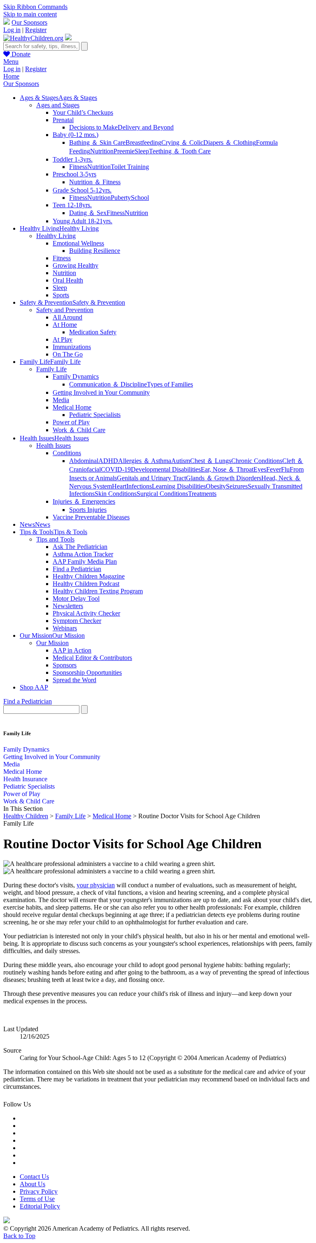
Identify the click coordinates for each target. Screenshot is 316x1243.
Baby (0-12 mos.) (75, 134)
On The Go (68, 354)
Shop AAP (34, 687)
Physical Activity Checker (86, 613)
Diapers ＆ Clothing (229, 142)
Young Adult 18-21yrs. (82, 221)
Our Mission (52, 642)
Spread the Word (74, 679)
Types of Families (170, 384)
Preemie (124, 151)
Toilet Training (130, 166)
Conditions (67, 452)
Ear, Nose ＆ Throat (227, 469)
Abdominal (83, 460)
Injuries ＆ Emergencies (84, 501)
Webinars (65, 628)
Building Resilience (94, 250)
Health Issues (53, 445)
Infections (139, 486)
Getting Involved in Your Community (101, 392)
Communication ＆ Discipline (108, 384)
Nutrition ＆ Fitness (95, 181)
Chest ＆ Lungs (210, 460)
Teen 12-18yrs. (72, 204)
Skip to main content (30, 14)
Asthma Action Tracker (83, 554)
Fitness (78, 166)
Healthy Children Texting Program (98, 591)
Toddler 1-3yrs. (73, 159)
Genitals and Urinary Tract (151, 478)
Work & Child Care (28, 801)
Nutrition (102, 151)
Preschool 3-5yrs (74, 174)
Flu (285, 469)
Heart (119, 486)
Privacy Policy (39, 1191)
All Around (67, 317)
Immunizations (72, 346)
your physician (96, 885)
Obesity (216, 486)
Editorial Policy (40, 1206)
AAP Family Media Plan (85, 561)
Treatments (202, 493)
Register (35, 29)
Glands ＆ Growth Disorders (223, 478)
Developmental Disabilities (166, 469)
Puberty (121, 197)
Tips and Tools (55, 539)
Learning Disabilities (179, 486)
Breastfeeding (143, 142)
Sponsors (65, 665)
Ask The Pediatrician (80, 546)
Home (11, 76)
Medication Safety (92, 332)
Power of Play (71, 422)
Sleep (142, 151)
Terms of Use (37, 1198)
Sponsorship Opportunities (87, 672)
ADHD (108, 460)
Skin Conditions (116, 493)
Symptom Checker (77, 620)
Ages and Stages (57, 105)
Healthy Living (56, 235)
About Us (32, 1184)
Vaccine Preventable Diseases (91, 517)
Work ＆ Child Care (79, 429)
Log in (12, 29)
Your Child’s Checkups (83, 112)
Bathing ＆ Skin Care (97, 142)
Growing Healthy (75, 265)
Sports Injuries (88, 509)
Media (61, 399)
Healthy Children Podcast (86, 583)
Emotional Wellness (78, 243)
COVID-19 (116, 469)
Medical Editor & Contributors (92, 657)
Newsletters (68, 605)
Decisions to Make (93, 127)
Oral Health (68, 280)
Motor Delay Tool (76, 598)
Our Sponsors (29, 22)
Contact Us (34, 1176)
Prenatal (63, 119)
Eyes (259, 469)
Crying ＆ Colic (182, 142)
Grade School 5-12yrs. (82, 190)
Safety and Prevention (64, 309)
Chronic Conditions (256, 460)
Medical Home (72, 407)
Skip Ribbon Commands (35, 6)
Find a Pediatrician (77, 568)
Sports (61, 295)
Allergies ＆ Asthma (144, 460)
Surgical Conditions (162, 493)
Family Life (51, 369)
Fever (273, 469)
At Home (65, 324)
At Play (62, 339)
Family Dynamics (76, 376)
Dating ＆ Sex (88, 212)
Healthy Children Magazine (89, 576)
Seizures (237, 486)
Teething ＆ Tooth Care (180, 151)
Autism (180, 460)
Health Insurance (25, 778)
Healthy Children (25, 815)
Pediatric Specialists (95, 414)
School (140, 197)
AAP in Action (72, 650)
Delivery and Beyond (146, 127)
